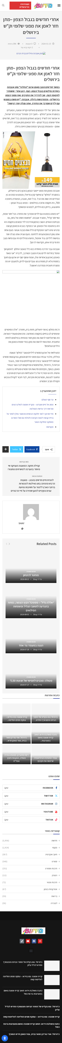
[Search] (3, 5)
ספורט (29, 861)
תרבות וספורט (29, 868)
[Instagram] (40, 941)
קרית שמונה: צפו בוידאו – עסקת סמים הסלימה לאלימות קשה (31, 1016)
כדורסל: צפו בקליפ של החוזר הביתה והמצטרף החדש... (45, 718)
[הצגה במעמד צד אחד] (31, 636)
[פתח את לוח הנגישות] (5, 1038)
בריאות (29, 896)
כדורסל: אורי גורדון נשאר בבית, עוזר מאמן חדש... (16, 739)
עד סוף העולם (47, 399)
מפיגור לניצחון (31, 575)
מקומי (29, 847)
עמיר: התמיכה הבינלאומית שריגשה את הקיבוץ (45, 759)
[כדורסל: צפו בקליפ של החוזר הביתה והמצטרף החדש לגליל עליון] (45, 713)
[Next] (9, 543)
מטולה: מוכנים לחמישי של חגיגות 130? (31, 680)
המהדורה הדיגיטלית (24, 5)
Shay (21, 523)
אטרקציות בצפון (29, 889)
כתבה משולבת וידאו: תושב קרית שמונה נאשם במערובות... (45, 737)
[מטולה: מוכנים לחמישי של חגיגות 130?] (31, 671)
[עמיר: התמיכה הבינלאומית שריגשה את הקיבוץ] (45, 754)
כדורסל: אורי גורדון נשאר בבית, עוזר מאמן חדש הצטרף (34, 1034)
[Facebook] (34, 941)
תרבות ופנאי (29, 882)
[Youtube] (28, 941)
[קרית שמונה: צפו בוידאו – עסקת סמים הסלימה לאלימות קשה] (16, 713)
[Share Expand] (5, 449)
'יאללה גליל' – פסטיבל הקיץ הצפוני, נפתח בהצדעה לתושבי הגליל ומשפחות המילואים (31, 606)
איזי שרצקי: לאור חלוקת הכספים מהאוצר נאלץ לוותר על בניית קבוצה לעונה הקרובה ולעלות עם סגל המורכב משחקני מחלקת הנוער (30, 417)
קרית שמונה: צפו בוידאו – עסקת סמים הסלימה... (16, 718)
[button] (31, 950)
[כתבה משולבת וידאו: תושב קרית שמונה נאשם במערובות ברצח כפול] (52, 994)
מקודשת (49, 426)
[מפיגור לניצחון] (31, 566)
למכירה (29, 903)
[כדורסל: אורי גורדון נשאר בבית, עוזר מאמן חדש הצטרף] (16, 734)
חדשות (29, 840)
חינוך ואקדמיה (29, 854)
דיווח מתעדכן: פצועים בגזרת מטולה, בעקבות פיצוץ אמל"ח (16, 758)
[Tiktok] (22, 941)
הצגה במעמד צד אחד (31, 645)
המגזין (29, 875)
